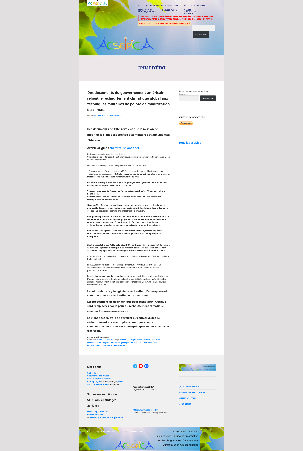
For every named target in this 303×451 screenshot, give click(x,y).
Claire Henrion (114, 115)
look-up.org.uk (94, 381)
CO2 (99, 342)
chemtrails (91, 342)
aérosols (123, 340)
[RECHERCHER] (205, 27)
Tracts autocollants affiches (191, 11)
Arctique (132, 340)
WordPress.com (136, 431)
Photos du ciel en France (194, 5)
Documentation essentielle (164, 5)
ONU (155, 342)
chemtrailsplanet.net (124, 148)
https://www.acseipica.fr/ (145, 410)
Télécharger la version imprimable (106, 417)
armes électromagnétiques (148, 340)
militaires (148, 342)
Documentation (170, 10)
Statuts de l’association (192, 392)
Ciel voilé (91, 373)
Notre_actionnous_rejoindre (146, 11)
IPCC (141, 342)
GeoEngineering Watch (98, 375)
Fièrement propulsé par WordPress (100, 431)
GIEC (136, 342)
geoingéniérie (127, 342)
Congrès (105, 342)
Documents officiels (105, 340)
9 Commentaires (118, 345)
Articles (142, 5)
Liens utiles (185, 404)
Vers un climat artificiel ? (99, 378)
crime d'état (115, 342)
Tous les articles (190, 142)
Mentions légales (188, 398)
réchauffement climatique (98, 345)
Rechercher (200, 34)
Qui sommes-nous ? (189, 386)
